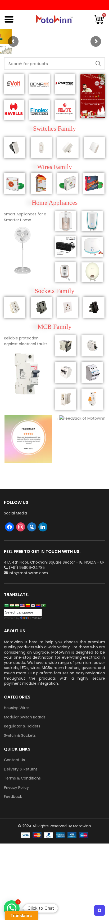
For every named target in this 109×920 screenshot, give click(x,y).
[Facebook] (9, 526)
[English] (22, 605)
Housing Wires (17, 707)
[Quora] (31, 526)
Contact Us (14, 760)
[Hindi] (11, 605)
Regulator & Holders (22, 726)
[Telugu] (38, 605)
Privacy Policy (16, 787)
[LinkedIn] (42, 526)
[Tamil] (17, 605)
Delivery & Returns (21, 769)
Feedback (13, 796)
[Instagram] (20, 526)
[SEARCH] (98, 63)
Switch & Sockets (20, 735)
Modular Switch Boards (25, 717)
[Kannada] (27, 605)
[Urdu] (43, 605)
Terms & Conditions (22, 778)
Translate (36, 618)
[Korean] (32, 605)
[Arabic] (6, 605)
